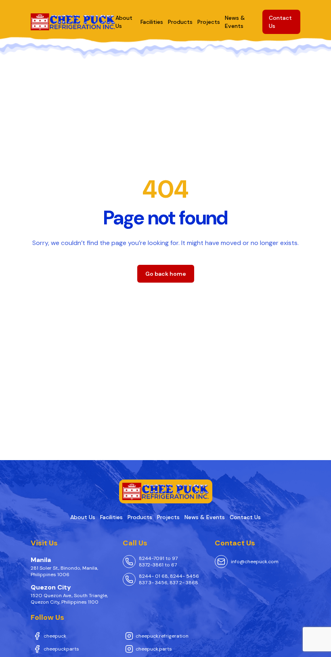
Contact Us (245, 517)
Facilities (151, 21)
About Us (82, 517)
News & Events (204, 517)
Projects (208, 21)
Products (180, 21)
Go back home (165, 273)
